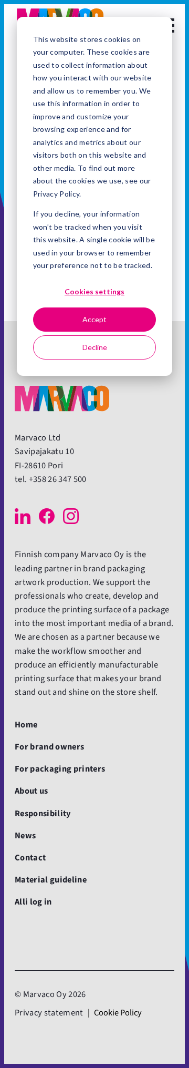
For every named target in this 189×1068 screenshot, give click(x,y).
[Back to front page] (62, 398)
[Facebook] (47, 516)
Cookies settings (94, 291)
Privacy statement (49, 1013)
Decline (94, 347)
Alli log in (33, 902)
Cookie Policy (118, 1013)
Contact (30, 857)
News (25, 835)
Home (26, 724)
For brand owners (49, 747)
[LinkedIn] (22, 516)
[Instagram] (71, 516)
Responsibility (43, 813)
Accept (94, 319)
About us (31, 791)
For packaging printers (60, 769)
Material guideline (51, 880)
